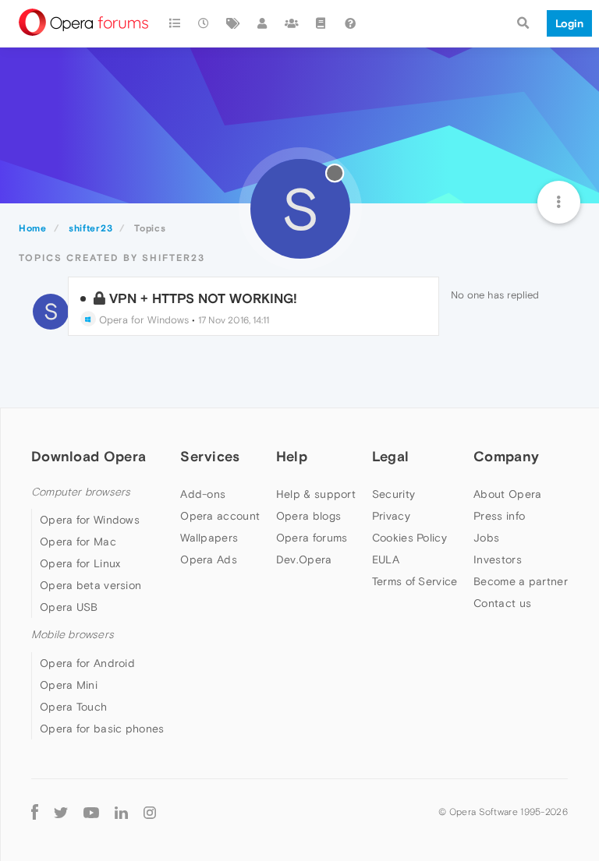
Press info (499, 516)
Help (291, 456)
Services (209, 456)
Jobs (486, 537)
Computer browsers (80, 492)
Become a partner (520, 581)
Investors (497, 559)
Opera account (220, 516)
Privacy (391, 516)
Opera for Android (87, 663)
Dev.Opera (304, 559)
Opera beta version (90, 585)
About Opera (507, 494)
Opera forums (312, 537)
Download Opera (88, 456)
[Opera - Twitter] (61, 812)
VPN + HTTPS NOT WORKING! (203, 298)
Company (506, 456)
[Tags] (233, 23)
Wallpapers (209, 537)
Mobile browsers (72, 634)
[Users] (263, 23)
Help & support (316, 494)
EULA (385, 559)
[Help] (350, 23)
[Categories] (175, 23)
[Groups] (292, 23)
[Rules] (321, 23)
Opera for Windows (142, 320)
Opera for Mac (78, 541)
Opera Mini (68, 685)
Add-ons (202, 494)
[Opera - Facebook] (34, 812)
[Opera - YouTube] (91, 812)
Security (393, 494)
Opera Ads (208, 559)
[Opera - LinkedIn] (121, 812)
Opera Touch (73, 706)
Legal (390, 456)
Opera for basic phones (102, 728)
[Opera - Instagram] (150, 812)
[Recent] (204, 23)
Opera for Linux (80, 563)
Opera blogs (308, 516)
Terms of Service (415, 581)
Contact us (502, 603)
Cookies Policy (409, 537)
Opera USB (69, 607)
